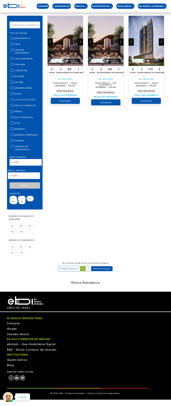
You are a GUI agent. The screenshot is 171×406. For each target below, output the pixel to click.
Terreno (19, 140)
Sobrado (19, 129)
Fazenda (19, 76)
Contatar (65, 100)
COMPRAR (42, 6)
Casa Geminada (23, 58)
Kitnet (18, 93)
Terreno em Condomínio (22, 147)
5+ (22, 201)
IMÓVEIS (80, 6)
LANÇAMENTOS (61, 6)
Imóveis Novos (18, 334)
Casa (17, 44)
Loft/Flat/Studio (25, 99)
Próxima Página (102, 268)
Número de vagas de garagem (21, 217)
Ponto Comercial (25, 105)
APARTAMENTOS (101, 6)
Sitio (17, 123)
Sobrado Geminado (26, 135)
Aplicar (25, 185)
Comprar (13, 323)
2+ (21, 225)
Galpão (18, 82)
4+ (14, 201)
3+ (30, 198)
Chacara (19, 64)
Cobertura (21, 70)
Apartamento (22, 38)
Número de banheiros (22, 240)
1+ (12, 225)
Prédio (18, 111)
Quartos (15, 193)
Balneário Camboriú (151, 6)
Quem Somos (17, 360)
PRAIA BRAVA (124, 6)
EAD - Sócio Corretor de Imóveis (31, 349)
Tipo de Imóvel (19, 33)
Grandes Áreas (23, 88)
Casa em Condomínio (22, 51)
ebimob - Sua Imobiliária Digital (31, 344)
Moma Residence (65, 91)
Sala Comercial (24, 117)
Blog (10, 365)
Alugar (12, 328)
